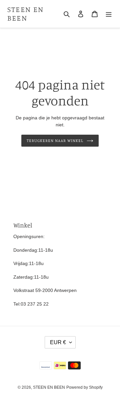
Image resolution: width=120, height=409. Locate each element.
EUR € (58, 342)
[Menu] (109, 14)
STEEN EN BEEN (25, 13)
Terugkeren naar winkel (55, 140)
